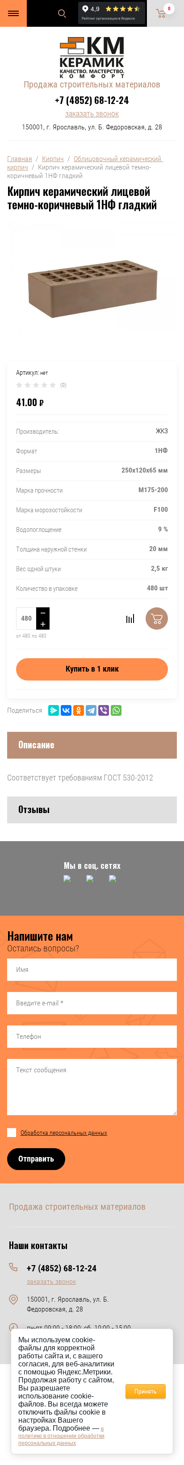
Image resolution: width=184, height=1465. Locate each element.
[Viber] (103, 710)
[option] (92, 286)
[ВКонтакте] (66, 710)
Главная (19, 158)
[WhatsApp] (116, 710)
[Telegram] (91, 710)
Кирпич (53, 158)
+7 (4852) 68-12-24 (92, 100)
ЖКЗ (162, 431)
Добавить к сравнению (130, 618)
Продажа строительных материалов (92, 84)
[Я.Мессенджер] (53, 710)
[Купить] (157, 618)
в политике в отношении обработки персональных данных (61, 1436)
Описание (36, 744)
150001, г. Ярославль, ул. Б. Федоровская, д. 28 (92, 127)
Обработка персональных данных (64, 1132)
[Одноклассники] (78, 710)
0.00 (169, 9)
